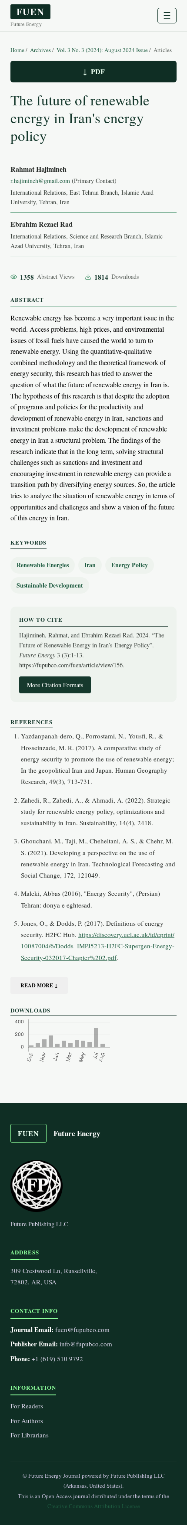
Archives (41, 50)
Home (18, 50)
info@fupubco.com (86, 1343)
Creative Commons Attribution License (93, 1506)
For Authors (26, 1420)
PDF (98, 71)
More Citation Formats (55, 685)
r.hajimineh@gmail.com (40, 180)
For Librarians (29, 1434)
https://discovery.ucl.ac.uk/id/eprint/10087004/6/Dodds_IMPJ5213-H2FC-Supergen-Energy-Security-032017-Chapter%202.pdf (97, 946)
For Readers (26, 1405)
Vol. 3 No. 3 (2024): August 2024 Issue (103, 50)
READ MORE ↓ (39, 985)
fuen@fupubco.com (82, 1329)
